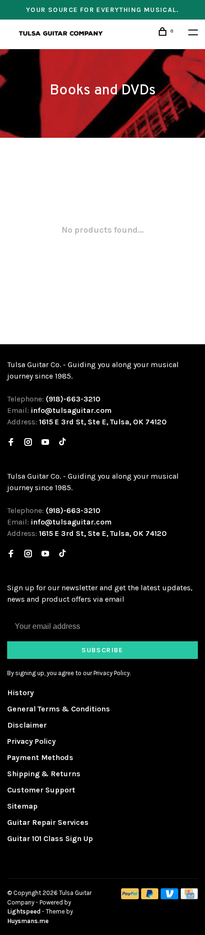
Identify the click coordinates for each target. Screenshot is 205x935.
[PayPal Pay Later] (150, 896)
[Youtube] (45, 442)
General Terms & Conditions (58, 708)
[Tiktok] (62, 442)
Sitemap (22, 806)
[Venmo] (169, 896)
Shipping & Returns (44, 773)
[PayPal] (130, 896)
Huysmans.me (28, 921)
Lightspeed (24, 911)
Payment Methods (40, 757)
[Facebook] (11, 442)
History (20, 692)
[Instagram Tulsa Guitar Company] (28, 442)
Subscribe (102, 650)
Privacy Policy (31, 741)
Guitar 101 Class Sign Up (50, 838)
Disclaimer (27, 725)
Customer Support (41, 789)
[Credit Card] (189, 896)
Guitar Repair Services (48, 822)
